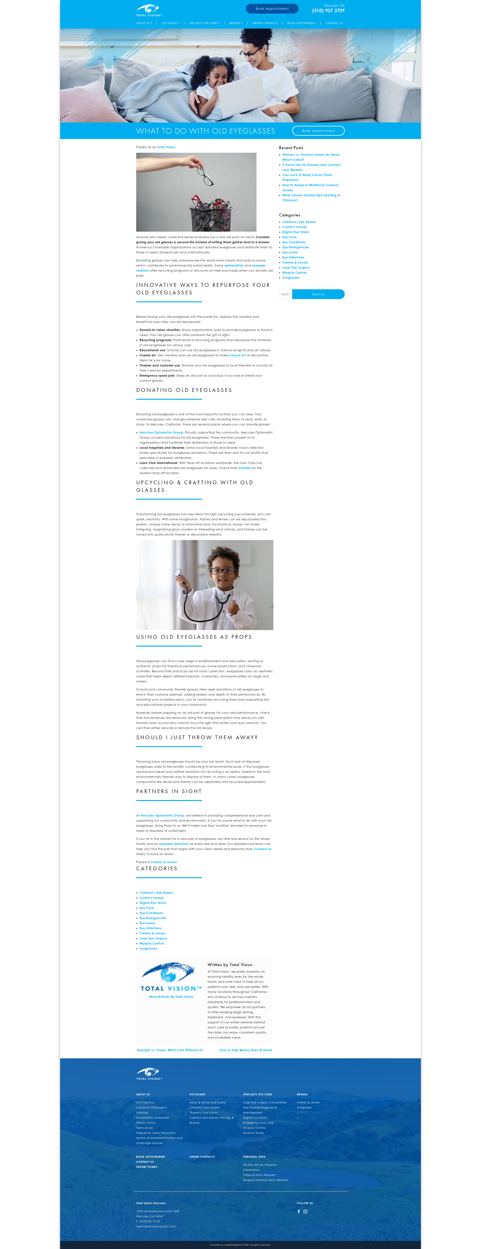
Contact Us (334, 23)
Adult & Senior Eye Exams (208, 1102)
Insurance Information (151, 1107)
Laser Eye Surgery (153, 938)
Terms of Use (144, 1127)
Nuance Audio (253, 1132)
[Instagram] (305, 1211)
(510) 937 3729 (328, 10)
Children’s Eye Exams (205, 1107)
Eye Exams (169, 23)
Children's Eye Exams (156, 893)
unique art (237, 355)
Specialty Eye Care (203, 23)
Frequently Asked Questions (155, 1132)
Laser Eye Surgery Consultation (265, 1102)
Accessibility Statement (152, 1117)
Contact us (263, 849)
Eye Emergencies (153, 918)
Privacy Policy (146, 1122)
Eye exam (147, 923)
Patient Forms (146, 1166)
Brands (234, 23)
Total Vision (166, 147)
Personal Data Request (259, 1174)
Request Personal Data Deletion (266, 1180)
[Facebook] (299, 1211)
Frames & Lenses (164, 862)
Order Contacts (265, 23)
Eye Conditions (151, 913)
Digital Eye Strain (153, 903)
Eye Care (147, 908)
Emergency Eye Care (258, 1122)
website (244, 468)
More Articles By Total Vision (171, 997)
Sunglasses (148, 948)
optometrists (234, 265)
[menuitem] (145, 23)
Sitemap (142, 1112)
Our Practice (145, 1102)
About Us (143, 23)
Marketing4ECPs (234, 1245)
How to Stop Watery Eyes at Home (246, 1050)
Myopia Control (152, 943)
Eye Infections (150, 928)
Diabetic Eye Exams (204, 1112)
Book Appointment (272, 9)
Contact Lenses (152, 898)
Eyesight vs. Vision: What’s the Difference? (169, 1050)
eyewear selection (173, 844)
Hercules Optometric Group (162, 815)
